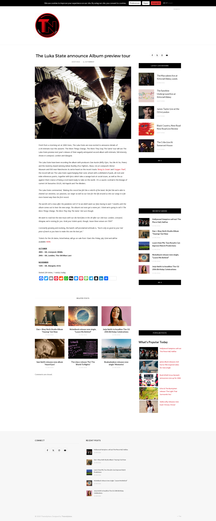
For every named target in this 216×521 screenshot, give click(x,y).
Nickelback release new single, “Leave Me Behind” (110, 481)
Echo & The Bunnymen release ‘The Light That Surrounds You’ (168, 391)
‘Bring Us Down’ (104, 169)
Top (179, 516)
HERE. (48, 242)
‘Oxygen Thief (119, 169)
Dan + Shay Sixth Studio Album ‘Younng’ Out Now (110, 460)
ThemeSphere (67, 516)
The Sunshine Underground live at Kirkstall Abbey (166, 93)
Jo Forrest (89, 62)
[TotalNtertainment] (47, 25)
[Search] (171, 9)
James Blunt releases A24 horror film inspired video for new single (169, 365)
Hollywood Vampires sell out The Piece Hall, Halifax (111, 450)
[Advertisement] (135, 18)
